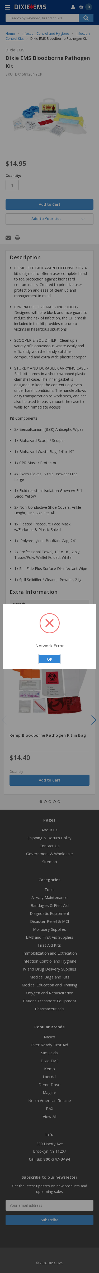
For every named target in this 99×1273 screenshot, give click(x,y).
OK (49, 659)
